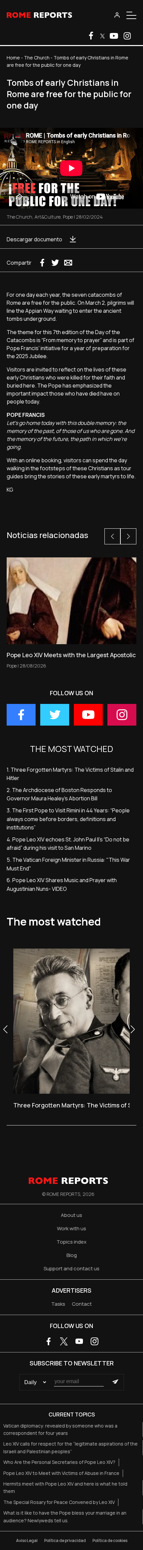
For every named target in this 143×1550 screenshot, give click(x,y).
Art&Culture (48, 217)
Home (13, 57)
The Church (37, 57)
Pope (68, 217)
